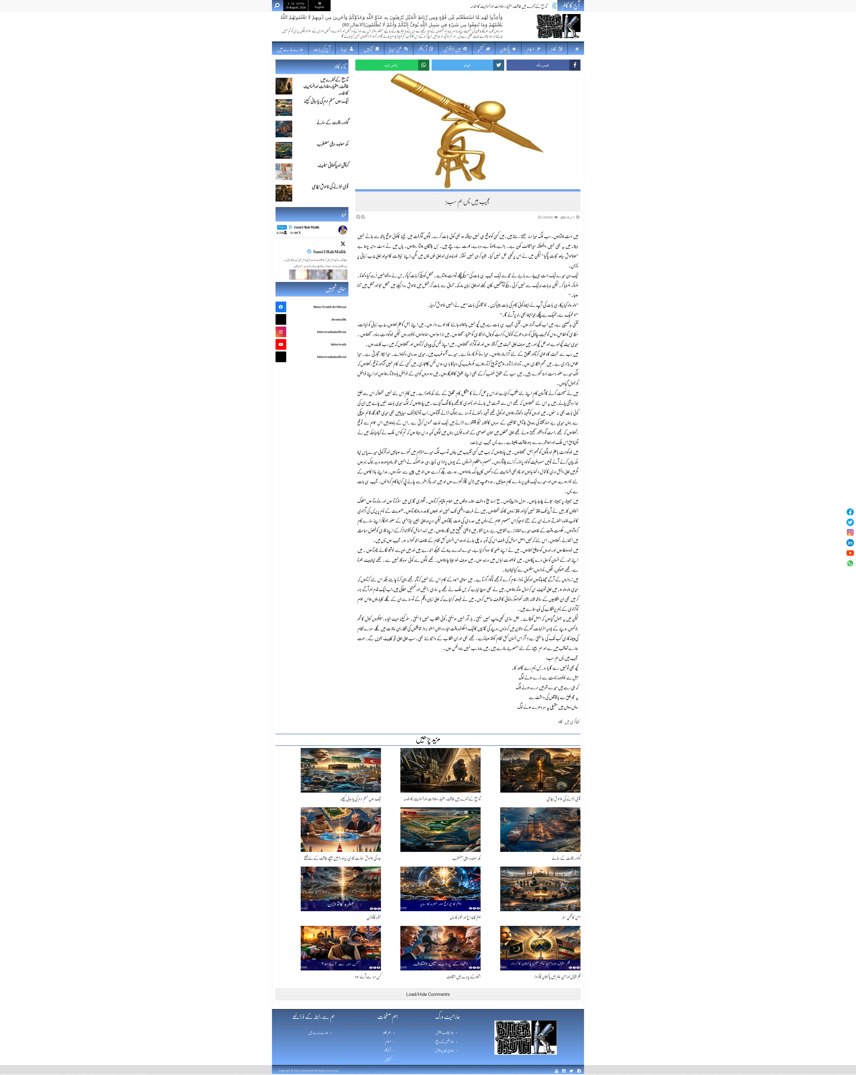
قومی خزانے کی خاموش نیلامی (563, 799)
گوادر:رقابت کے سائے (566, 858)
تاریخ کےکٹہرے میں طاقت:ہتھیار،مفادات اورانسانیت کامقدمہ (442, 799)
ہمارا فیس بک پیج (444, 1041)
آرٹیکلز (387, 1050)
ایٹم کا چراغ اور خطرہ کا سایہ (465, 917)
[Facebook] (850, 512)
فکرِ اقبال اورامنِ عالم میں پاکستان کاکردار (557, 976)
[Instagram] (850, 532)
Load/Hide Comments (428, 994)
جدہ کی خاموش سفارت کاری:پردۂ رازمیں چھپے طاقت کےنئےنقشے (342, 858)
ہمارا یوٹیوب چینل (445, 1032)
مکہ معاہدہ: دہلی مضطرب (466, 858)
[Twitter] (850, 522)
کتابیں (387, 1059)
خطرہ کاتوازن (374, 917)
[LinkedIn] (850, 542)
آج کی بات (321, 49)
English (319, 7)
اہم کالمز (387, 1032)
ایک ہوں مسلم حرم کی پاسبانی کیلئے (527, 6)
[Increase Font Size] (363, 217)
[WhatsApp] (850, 563)
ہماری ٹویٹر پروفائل (444, 1050)
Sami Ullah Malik (329, 252)
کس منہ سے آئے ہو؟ (368, 976)
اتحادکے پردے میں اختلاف (464, 976)
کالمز (560, 722)
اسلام (388, 1041)
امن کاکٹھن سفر (571, 917)
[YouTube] (850, 553)
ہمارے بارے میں (290, 49)
